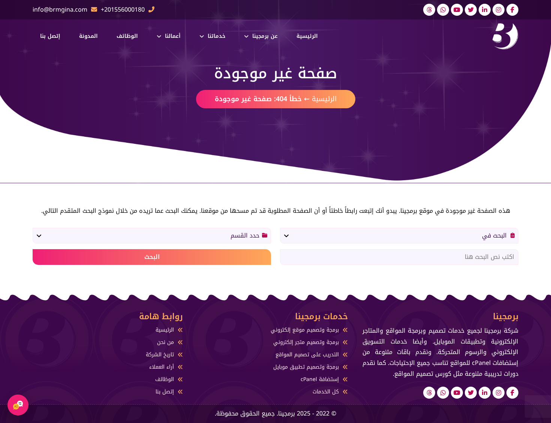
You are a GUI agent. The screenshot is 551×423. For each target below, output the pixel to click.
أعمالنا (173, 36)
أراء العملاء (161, 367)
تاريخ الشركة (160, 355)
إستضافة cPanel (320, 379)
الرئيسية (307, 36)
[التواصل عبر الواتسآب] (443, 10)
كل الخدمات (326, 392)
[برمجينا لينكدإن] (485, 10)
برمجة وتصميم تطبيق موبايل (306, 367)
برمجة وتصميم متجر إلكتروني (306, 342)
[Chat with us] (17, 405)
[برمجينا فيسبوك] (512, 10)
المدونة (88, 36)
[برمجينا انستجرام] (499, 10)
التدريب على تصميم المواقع (307, 355)
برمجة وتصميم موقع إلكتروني (305, 330)
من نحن (165, 342)
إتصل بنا (50, 36)
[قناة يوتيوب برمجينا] (457, 10)
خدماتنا (216, 36)
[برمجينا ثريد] (429, 10)
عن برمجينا (265, 36)
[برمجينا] (505, 36)
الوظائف (127, 36)
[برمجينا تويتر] (471, 10)
